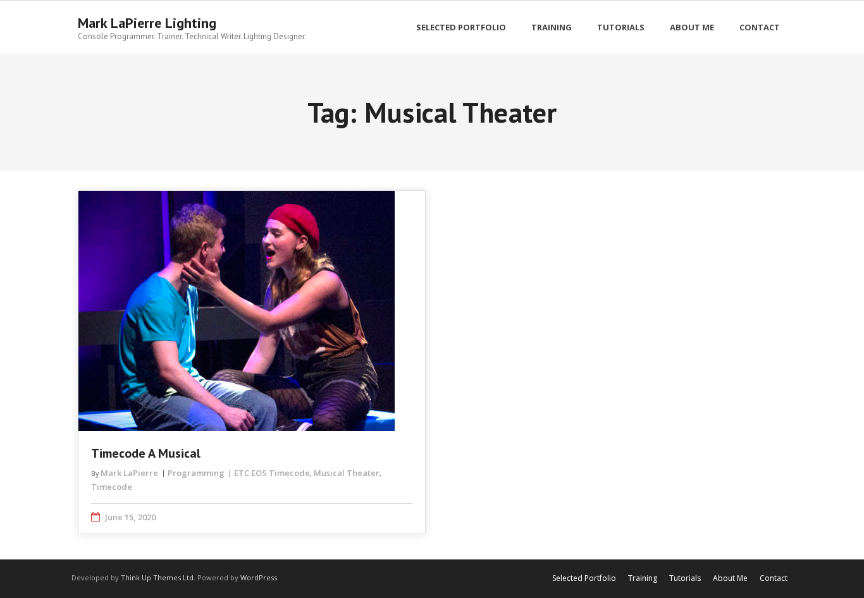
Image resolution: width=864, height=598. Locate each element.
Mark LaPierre (129, 473)
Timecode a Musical (146, 453)
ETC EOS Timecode (272, 473)
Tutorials (685, 578)
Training (642, 578)
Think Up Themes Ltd (157, 577)
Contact (773, 578)
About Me (730, 578)
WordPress (258, 577)
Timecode (111, 486)
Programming (196, 473)
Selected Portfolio (584, 578)
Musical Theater (347, 473)
